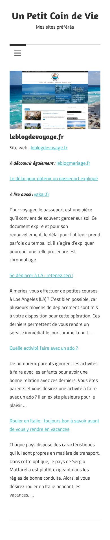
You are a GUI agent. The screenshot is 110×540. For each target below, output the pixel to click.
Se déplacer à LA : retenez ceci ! (41, 275)
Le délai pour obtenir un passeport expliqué (54, 178)
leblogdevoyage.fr (49, 147)
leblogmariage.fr (73, 163)
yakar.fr (41, 194)
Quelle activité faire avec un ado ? (44, 348)
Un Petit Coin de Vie (55, 15)
